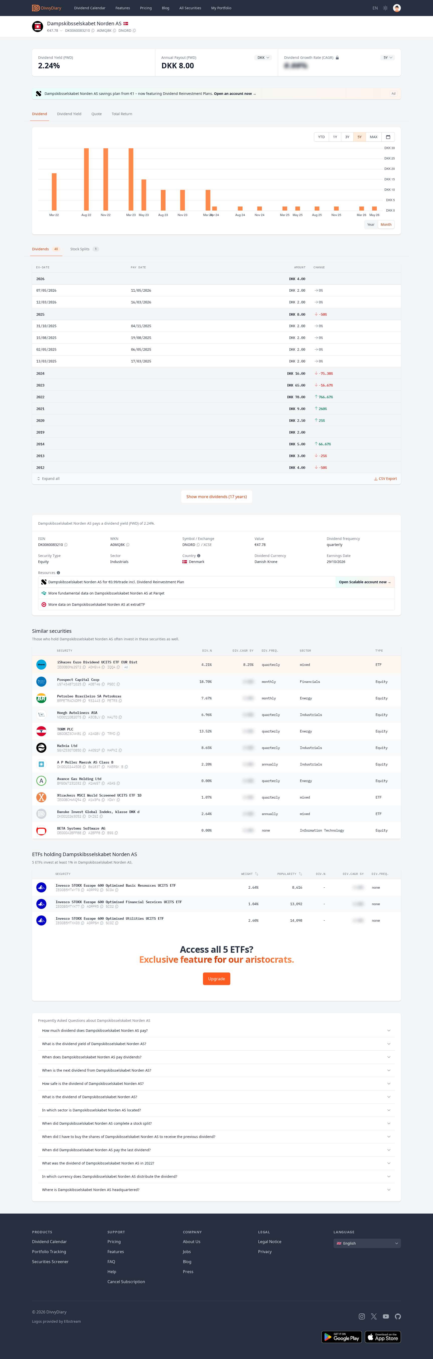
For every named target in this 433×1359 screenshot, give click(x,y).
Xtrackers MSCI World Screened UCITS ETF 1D (99, 794)
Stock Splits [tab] (83, 249)
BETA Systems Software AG (81, 827)
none (266, 830)
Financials (310, 681)
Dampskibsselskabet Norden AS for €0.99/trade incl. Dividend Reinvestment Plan (116, 581)
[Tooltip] (198, 556)
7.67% (206, 698)
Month (386, 224)
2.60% (253, 920)
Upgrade (216, 979)
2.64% (206, 814)
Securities (190, 8)
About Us (191, 1241)
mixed (305, 664)
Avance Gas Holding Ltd (79, 778)
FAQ (111, 1261)
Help (111, 1271)
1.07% (206, 797)
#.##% (295, 65)
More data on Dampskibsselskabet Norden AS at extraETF (96, 604)
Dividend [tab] (39, 113)
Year (371, 224)
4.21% (206, 664)
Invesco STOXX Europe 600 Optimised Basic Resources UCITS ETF (116, 884)
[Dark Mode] (385, 8)
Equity (382, 681)
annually (270, 764)
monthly (269, 681)
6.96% (206, 714)
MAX (373, 136)
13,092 (296, 904)
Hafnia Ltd (67, 745)
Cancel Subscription (126, 1281)
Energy (306, 698)
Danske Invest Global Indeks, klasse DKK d (98, 811)
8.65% (206, 747)
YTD (321, 136)
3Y (347, 136)
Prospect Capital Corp (78, 679)
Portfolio (221, 8)
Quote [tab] (96, 113)
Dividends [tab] (45, 249)
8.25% (248, 664)
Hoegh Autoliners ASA (77, 712)
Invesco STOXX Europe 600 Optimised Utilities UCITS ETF (110, 917)
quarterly (271, 664)
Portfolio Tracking (49, 1251)
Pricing (146, 8)
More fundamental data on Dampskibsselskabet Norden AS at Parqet (106, 593)
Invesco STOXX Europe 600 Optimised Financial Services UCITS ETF (119, 901)
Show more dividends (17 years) (216, 496)
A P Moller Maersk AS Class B (85, 761)
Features (123, 8)
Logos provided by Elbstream (56, 1321)
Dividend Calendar (89, 8)
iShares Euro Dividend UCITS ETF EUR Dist (97, 661)
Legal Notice (269, 1241)
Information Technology (322, 830)
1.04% (253, 904)
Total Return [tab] (122, 113)
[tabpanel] (216, 181)
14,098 (296, 920)
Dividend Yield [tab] (69, 113)
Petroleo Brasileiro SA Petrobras (89, 695)
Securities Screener (50, 1261)
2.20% (206, 764)
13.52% (205, 731)
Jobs (187, 1251)
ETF (379, 664)
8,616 (297, 887)
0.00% (206, 781)
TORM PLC (65, 728)
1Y (335, 136)
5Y (360, 136)
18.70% (205, 681)
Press (188, 1271)
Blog (187, 1261)
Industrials (311, 714)
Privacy (265, 1251)
